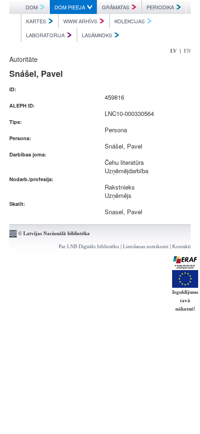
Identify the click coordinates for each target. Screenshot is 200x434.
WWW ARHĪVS (80, 21)
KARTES (36, 21)
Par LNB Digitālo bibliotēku (89, 246)
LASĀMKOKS (97, 35)
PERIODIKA (160, 7)
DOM (32, 7)
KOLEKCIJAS (129, 21)
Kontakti (181, 246)
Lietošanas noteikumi (145, 246)
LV (173, 51)
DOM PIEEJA (69, 7)
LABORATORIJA (45, 35)
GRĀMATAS (115, 7)
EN (187, 51)
